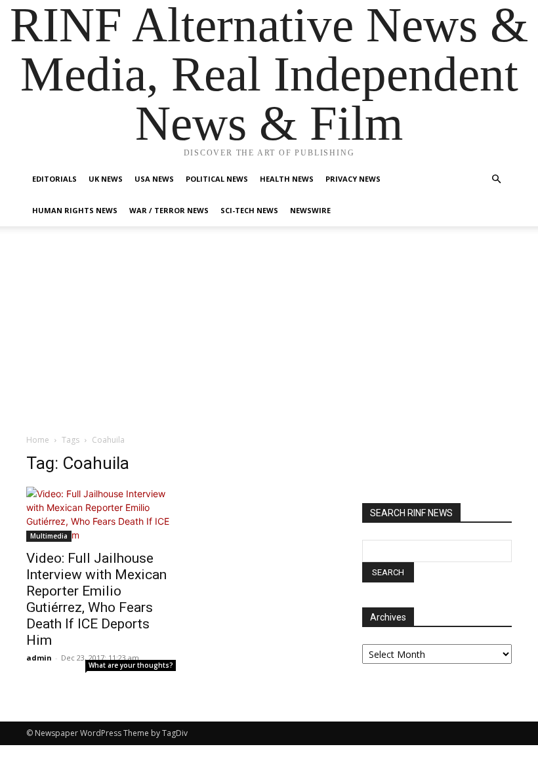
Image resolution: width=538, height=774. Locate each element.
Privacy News (353, 179)
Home (37, 439)
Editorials (54, 179)
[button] (496, 179)
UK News (106, 179)
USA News (154, 179)
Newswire (310, 210)
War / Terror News (169, 210)
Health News (287, 179)
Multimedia (49, 535)
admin (39, 657)
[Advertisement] (269, 335)
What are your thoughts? (131, 665)
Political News (217, 179)
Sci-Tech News (249, 210)
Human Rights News (74, 210)
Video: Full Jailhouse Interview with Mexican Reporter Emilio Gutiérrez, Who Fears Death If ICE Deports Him (96, 599)
